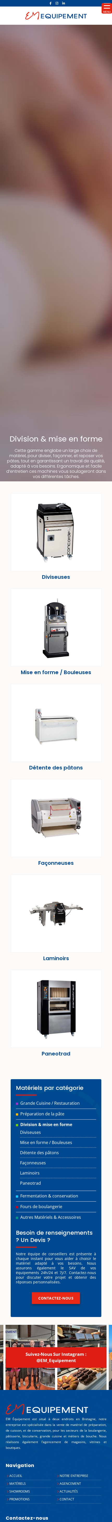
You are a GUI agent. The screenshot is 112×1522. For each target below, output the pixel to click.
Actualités (69, 1491)
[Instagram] (56, 3)
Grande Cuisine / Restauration (50, 1103)
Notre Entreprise (74, 1476)
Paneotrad (30, 1183)
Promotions (19, 1499)
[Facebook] (50, 3)
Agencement (70, 1483)
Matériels (17, 1483)
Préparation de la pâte (42, 1114)
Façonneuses (33, 1163)
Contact (67, 1499)
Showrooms (19, 1491)
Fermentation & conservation (49, 1196)
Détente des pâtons (39, 1153)
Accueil (15, 1476)
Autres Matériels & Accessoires (50, 1217)
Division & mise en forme (46, 1124)
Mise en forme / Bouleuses (46, 1142)
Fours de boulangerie (41, 1206)
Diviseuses (30, 1132)
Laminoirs (30, 1173)
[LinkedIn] (63, 3)
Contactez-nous (55, 1298)
